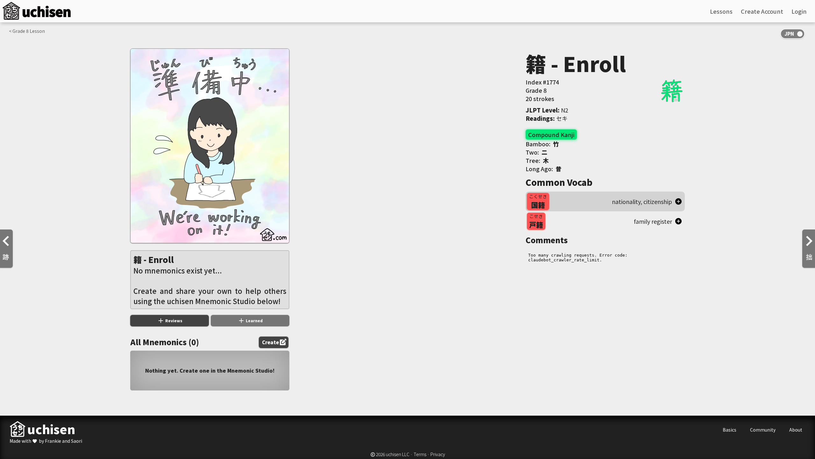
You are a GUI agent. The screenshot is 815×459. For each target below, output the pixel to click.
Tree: (537, 160)
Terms (420, 454)
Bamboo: (542, 144)
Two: (536, 152)
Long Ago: (543, 168)
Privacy (437, 454)
